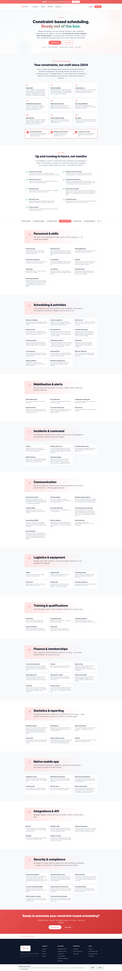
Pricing (43, 6)
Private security (61, 956)
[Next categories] (101, 221)
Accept (100, 967)
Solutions (35, 6)
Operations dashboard (63, 958)
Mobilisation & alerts (52, 221)
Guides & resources (77, 951)
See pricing (68, 42)
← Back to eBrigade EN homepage (27, 936)
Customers (50, 6)
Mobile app (60, 960)
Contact (90, 949)
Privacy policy (25, 969)
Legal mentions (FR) (93, 951)
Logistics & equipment (90, 221)
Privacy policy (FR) (93, 953)
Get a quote (76, 953)
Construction (61, 953)
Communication (78, 221)
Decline (93, 967)
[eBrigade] (24, 6)
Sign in (91, 6)
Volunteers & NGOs (62, 951)
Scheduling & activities (39, 221)
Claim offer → (76, 1)
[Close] (119, 1)
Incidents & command (65, 221)
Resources (58, 6)
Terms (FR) (91, 956)
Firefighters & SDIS (62, 949)
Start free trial (55, 42)
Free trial (98, 6)
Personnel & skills (26, 221)
